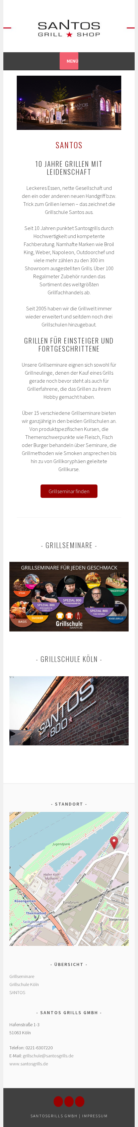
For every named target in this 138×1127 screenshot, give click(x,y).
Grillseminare (21, 976)
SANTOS (17, 992)
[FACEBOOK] (58, 1101)
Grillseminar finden (69, 491)
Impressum (95, 1115)
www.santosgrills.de (28, 1064)
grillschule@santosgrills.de (48, 1056)
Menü (72, 61)
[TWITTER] (79, 1101)
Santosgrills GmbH (54, 1115)
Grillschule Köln (24, 984)
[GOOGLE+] (69, 1101)
